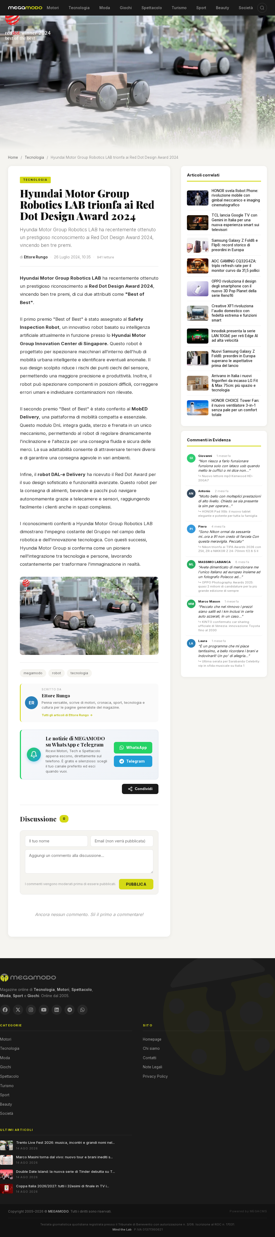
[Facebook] (5, 1010)
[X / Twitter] (18, 1010)
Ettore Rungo (36, 257)
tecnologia (79, 673)
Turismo (179, 7)
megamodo (33, 673)
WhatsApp (136, 747)
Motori (53, 7)
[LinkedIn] (57, 1010)
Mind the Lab (122, 1229)
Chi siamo (151, 1048)
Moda (104, 7)
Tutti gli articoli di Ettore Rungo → (67, 715)
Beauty (222, 7)
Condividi (144, 789)
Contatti (149, 1058)
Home (13, 157)
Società (246, 7)
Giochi (126, 7)
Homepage (152, 1039)
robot (56, 673)
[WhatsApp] (82, 1010)
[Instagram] (31, 1010)
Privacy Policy (155, 1076)
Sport (201, 7)
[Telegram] (69, 1010)
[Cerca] (262, 8)
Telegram (135, 761)
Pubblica (136, 884)
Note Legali (152, 1067)
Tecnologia (79, 7)
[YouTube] (44, 1010)
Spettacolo (152, 7)
